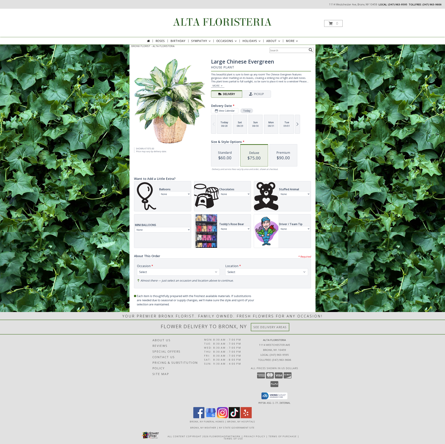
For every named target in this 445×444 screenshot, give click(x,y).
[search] (311, 50)
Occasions (224, 41)
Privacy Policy (254, 436)
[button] (333, 23)
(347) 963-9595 (397, 4)
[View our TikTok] (234, 417)
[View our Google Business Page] (210, 417)
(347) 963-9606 (432, 4)
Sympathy (199, 41)
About (271, 41)
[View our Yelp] (246, 417)
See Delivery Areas (270, 327)
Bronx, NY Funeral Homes (207, 421)
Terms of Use (233, 438)
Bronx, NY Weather (203, 427)
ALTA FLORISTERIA (222, 22)
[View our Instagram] (222, 417)
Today (246, 110)
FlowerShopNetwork (225, 436)
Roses (160, 41)
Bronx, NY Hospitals (241, 421)
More (290, 41)
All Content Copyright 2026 (188, 436)
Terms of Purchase (283, 436)
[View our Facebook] (198, 417)
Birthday (178, 41)
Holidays (249, 41)
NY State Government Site (236, 427)
